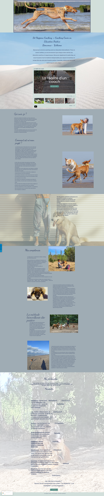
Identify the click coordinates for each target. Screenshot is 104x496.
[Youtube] (35, 106)
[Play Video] (39, 100)
